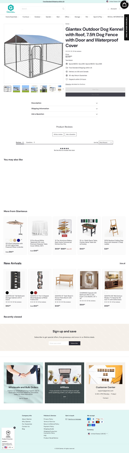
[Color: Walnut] (105, 292)
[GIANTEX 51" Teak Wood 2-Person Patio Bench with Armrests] (64, 289)
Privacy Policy (48, 419)
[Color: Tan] (14, 240)
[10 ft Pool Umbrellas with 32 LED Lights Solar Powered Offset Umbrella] (15, 235)
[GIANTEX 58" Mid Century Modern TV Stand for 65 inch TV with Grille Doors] (113, 289)
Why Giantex (26, 422)
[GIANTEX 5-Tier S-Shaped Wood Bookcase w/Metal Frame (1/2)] (39, 289)
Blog (23, 429)
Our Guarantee (27, 424)
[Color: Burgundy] (7, 240)
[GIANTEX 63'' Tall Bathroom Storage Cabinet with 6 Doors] (15, 289)
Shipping (68, 84)
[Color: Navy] (18, 240)
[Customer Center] (105, 374)
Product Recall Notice (51, 438)
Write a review (58, 134)
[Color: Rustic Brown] (35, 292)
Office (67, 17)
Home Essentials (11, 17)
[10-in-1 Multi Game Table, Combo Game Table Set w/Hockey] (89, 234)
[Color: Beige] (10, 240)
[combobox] (43, 9)
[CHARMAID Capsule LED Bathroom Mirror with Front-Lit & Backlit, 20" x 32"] (89, 288)
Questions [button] (29, 142)
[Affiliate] (64, 374)
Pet (87, 17)
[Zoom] (33, 54)
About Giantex (27, 419)
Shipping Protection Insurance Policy (50, 432)
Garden (48, 17)
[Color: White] (10, 292)
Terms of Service (49, 422)
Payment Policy (49, 426)
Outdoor (38, 17)
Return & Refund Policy (51, 424)
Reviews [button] (18, 142)
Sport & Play (97, 17)
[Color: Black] (7, 292)
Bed (58, 17)
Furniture (26, 17)
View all (122, 263)
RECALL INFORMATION (115, 17)
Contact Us (26, 426)
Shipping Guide (49, 429)
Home (67, 24)
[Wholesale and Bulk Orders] (23, 374)
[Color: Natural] (56, 292)
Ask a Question (70, 134)
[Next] (62, 89)
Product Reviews (64, 126)
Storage (77, 17)
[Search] (63, 9)
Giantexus (21, 211)
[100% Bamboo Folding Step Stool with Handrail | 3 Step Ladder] (113, 234)
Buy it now (95, 95)
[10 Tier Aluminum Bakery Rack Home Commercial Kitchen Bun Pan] (64, 234)
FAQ (45, 435)
